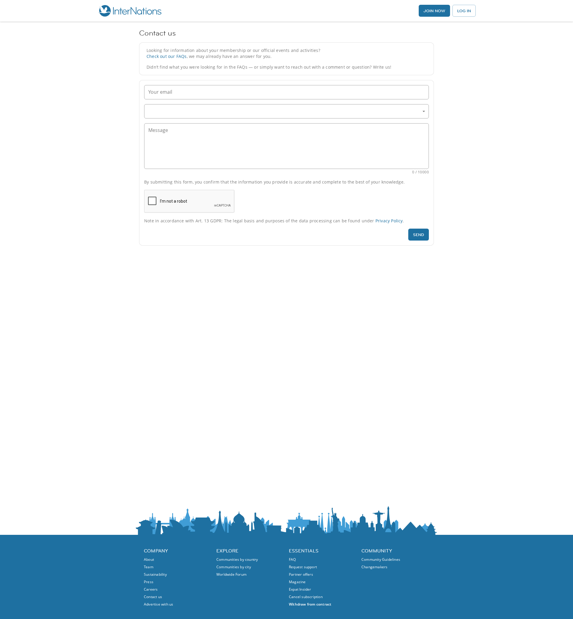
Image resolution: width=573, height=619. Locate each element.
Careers (151, 589)
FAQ (292, 559)
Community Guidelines (380, 559)
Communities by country (237, 559)
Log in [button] (464, 10)
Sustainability (155, 574)
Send (418, 234)
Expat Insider (300, 589)
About (149, 559)
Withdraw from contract (310, 604)
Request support (303, 566)
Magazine (297, 581)
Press (148, 581)
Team (148, 566)
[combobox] (286, 111)
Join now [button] (434, 10)
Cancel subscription (306, 596)
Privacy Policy (389, 221)
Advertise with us (158, 604)
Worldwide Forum (231, 574)
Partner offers (301, 574)
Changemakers (374, 566)
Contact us (153, 596)
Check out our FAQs (167, 56)
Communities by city (233, 566)
